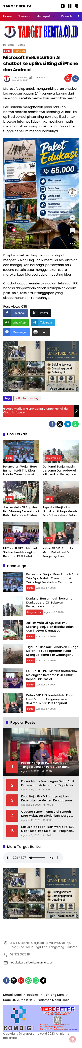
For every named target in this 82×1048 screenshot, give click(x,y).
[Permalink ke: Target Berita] (7, 78)
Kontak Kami (12, 995)
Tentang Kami (54, 995)
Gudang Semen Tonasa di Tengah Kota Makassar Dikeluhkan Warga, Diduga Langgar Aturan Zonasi (46, 814)
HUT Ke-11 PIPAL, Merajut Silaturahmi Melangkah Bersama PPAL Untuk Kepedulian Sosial (20, 552)
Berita (7, 50)
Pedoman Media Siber (53, 1000)
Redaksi (32, 995)
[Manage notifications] (72, 1039)
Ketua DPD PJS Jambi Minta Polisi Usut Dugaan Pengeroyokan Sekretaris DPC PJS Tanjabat (60, 552)
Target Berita (17, 6)
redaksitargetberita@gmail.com (32, 962)
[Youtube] (21, 980)
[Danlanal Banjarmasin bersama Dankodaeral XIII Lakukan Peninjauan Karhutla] (61, 451)
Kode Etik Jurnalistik (17, 1000)
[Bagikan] (75, 78)
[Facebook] (52, 424)
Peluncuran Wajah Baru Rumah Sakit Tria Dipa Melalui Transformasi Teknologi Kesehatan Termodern (20, 471)
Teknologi (19, 50)
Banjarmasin (53, 458)
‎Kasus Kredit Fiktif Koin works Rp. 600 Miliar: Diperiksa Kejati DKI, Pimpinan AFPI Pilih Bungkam (47, 829)
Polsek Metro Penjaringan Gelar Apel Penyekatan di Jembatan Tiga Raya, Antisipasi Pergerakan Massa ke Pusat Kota (47, 783)
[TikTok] (43, 980)
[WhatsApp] (75, 424)
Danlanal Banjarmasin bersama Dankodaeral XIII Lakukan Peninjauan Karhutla (59, 471)
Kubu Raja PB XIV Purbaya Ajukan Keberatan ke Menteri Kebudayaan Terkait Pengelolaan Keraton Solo (46, 798)
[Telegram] (67, 424)
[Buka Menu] (69, 6)
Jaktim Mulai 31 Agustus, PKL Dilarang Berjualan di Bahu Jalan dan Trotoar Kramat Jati (21, 511)
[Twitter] (60, 424)
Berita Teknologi (28, 398)
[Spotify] (28, 980)
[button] (63, 6)
